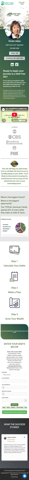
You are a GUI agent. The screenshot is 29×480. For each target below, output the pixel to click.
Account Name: (5, 378)
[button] (12, 462)
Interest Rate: (5, 397)
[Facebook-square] (17, 64)
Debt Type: (4, 372)
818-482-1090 (14, 48)
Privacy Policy (14, 476)
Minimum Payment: (6, 391)
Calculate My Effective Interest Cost (14, 412)
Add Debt (15, 404)
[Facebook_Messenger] (25, 476)
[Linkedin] (12, 64)
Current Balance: (6, 384)
